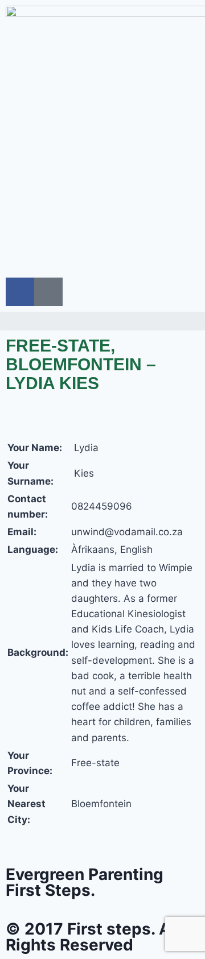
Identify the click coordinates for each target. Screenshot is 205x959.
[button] (102, 321)
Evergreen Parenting (84, 882)
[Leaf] (48, 292)
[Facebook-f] (20, 292)
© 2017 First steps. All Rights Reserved (93, 936)
